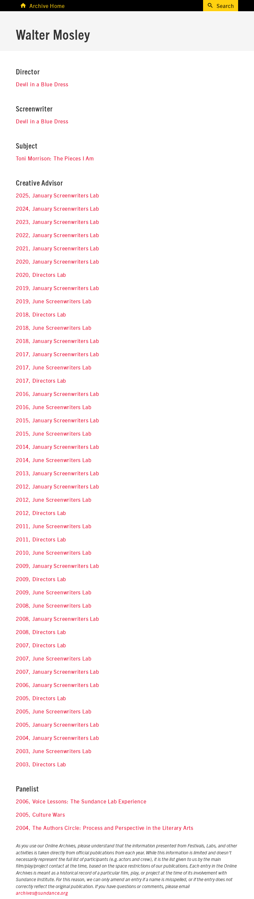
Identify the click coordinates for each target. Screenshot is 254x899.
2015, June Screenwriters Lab (53, 433)
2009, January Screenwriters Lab (57, 565)
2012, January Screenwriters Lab (57, 486)
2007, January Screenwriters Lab (57, 671)
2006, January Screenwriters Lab (57, 684)
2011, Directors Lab (41, 539)
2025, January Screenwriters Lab (57, 195)
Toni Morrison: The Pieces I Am (55, 158)
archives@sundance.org (42, 893)
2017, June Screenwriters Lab (53, 367)
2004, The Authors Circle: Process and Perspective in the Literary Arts (104, 827)
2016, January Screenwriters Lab (57, 393)
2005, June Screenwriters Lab (53, 711)
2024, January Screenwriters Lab (57, 208)
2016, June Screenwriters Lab (53, 407)
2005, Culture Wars (40, 814)
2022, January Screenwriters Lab (57, 235)
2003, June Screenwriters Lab (53, 751)
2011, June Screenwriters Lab (53, 526)
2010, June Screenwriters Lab (53, 552)
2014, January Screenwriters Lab (57, 446)
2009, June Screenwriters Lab (53, 592)
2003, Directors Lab (41, 764)
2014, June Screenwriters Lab (53, 459)
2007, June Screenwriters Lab (53, 658)
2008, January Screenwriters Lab (57, 618)
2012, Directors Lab (41, 512)
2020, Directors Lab (41, 274)
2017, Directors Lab (41, 380)
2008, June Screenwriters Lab (53, 605)
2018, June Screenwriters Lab (53, 327)
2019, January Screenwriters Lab (57, 287)
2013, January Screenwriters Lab (57, 473)
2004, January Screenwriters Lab (57, 737)
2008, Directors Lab (41, 631)
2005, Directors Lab (41, 698)
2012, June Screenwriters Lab (53, 499)
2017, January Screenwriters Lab (57, 354)
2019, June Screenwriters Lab (53, 301)
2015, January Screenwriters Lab (57, 420)
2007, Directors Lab (41, 645)
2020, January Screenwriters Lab (57, 261)
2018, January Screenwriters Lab (57, 340)
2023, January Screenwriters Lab (57, 221)
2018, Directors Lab (41, 314)
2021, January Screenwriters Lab (57, 248)
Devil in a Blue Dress (42, 84)
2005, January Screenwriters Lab (57, 724)
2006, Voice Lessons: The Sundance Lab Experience (81, 801)
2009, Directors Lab (41, 579)
